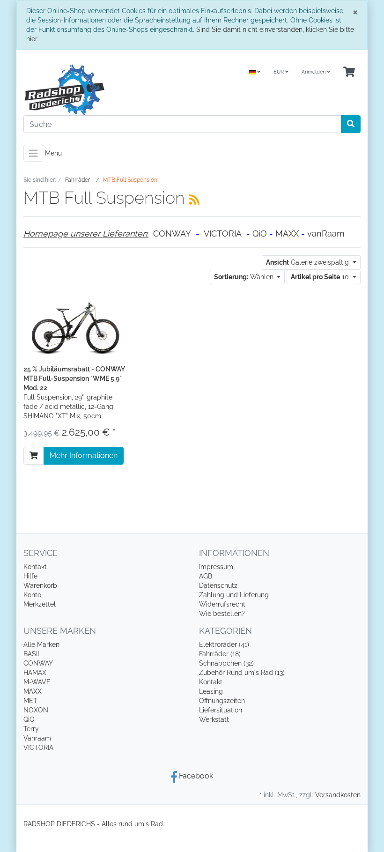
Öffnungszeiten (222, 700)
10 (321, 277)
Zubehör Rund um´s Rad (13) (242, 672)
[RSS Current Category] (194, 200)
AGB (205, 576)
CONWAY (172, 233)
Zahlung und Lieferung (234, 595)
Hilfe (30, 576)
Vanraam (37, 738)
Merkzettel (39, 604)
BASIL (32, 654)
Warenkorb (40, 585)
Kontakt (35, 566)
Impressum (216, 566)
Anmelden (314, 72)
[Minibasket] (349, 72)
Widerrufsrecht (222, 604)
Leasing (211, 691)
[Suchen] (351, 124)
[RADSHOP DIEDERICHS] (104, 89)
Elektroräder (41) (224, 644)
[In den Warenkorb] (33, 456)
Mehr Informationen (84, 455)
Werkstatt (214, 719)
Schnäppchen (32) (226, 663)
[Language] (255, 72)
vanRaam (326, 233)
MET (30, 700)
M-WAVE (37, 682)
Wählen (244, 277)
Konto (32, 595)
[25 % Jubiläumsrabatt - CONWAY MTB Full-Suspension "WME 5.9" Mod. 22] (74, 327)
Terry (31, 729)
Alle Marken (41, 644)
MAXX (287, 233)
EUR (279, 72)
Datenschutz (218, 585)
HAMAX (34, 672)
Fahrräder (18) (220, 654)
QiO (259, 233)
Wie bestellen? (222, 613)
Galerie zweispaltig (308, 262)
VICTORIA (223, 233)
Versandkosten (338, 795)
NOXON (35, 710)
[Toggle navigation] (33, 153)
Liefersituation (220, 710)
